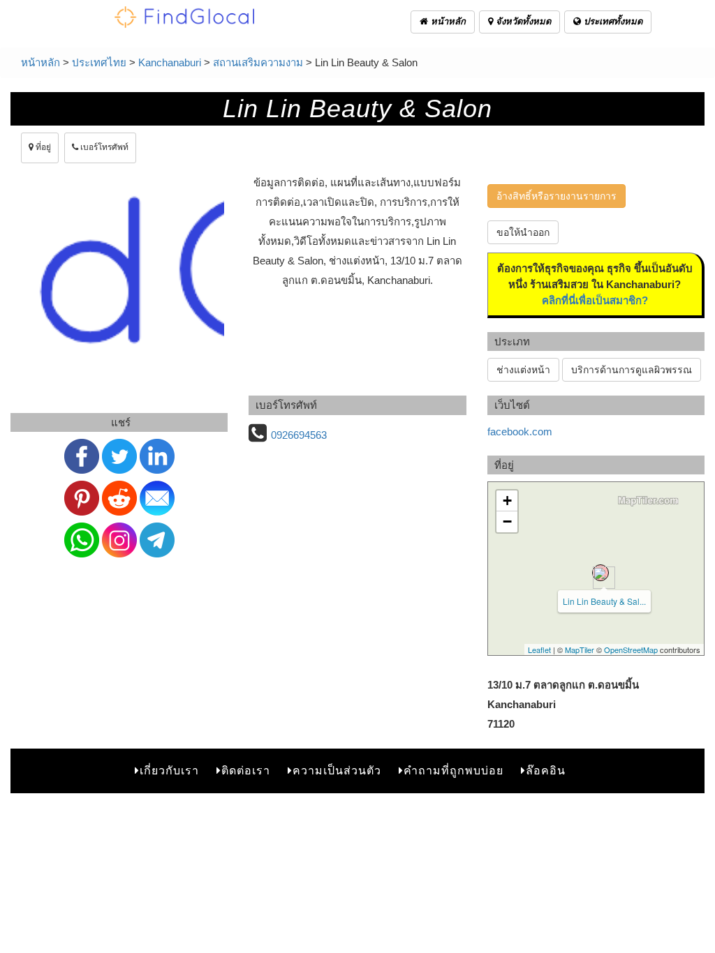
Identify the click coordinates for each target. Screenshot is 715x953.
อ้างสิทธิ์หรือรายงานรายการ (556, 196)
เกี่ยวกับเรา (169, 770)
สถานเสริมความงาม (258, 62)
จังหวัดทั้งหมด (522, 21)
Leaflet (539, 649)
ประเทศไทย (99, 62)
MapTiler (579, 649)
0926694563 (299, 435)
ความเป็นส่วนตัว (337, 770)
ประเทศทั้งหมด (611, 21)
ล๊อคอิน (546, 770)
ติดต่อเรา (245, 770)
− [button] (507, 521)
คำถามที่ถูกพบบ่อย (453, 770)
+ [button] (507, 500)
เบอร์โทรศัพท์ (103, 147)
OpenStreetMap (631, 649)
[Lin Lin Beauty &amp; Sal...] (600, 572)
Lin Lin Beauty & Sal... (604, 601)
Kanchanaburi (169, 62)
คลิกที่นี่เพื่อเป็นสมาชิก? (595, 300)
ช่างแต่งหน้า (523, 369)
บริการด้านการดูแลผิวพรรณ (631, 369)
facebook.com (519, 431)
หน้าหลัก (447, 21)
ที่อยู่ (42, 147)
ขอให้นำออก (523, 232)
